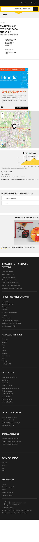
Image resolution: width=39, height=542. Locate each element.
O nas (4, 484)
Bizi (3, 468)
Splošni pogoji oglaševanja (11, 423)
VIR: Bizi (2, 22)
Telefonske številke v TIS (10, 283)
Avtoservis (5, 307)
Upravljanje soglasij (20, 513)
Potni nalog (5, 383)
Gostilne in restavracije (9, 312)
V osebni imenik (7, 394)
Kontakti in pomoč (8, 487)
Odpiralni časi (6, 396)
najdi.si (4, 465)
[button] (5, 3)
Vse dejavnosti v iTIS (9, 326)
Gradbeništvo (6, 318)
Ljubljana (5, 339)
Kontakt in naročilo (8, 425)
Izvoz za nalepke (7, 385)
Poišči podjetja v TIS (8, 277)
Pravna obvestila (7, 492)
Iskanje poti (5, 380)
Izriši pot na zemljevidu (8, 44)
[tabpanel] (14, 88)
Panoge (4, 510)
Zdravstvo (5, 309)
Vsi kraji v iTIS (6, 364)
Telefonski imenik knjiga (10, 444)
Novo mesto (6, 356)
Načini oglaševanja (8, 420)
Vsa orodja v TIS (7, 402)
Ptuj (3, 358)
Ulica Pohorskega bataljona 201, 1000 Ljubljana (10, 41)
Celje (3, 345)
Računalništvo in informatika (11, 323)
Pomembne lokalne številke (11, 285)
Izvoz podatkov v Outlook (10, 388)
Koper (4, 350)
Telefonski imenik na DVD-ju (11, 441)
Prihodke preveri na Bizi (20, 177)
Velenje (4, 353)
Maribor (4, 342)
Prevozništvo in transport (10, 321)
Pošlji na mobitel (7, 391)
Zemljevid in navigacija (9, 280)
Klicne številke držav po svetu (12, 288)
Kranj (3, 348)
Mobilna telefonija (8, 304)
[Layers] (3, 145)
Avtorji (4, 489)
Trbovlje (4, 361)
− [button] (2, 116)
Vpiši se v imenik (7, 272)
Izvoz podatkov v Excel (9, 377)
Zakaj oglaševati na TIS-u (10, 417)
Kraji (10, 510)
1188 (3, 471)
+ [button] (2, 113)
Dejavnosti (16, 510)
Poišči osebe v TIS (8, 274)
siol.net (4, 463)
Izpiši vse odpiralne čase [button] (10, 53)
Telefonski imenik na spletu (11, 439)
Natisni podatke (7, 399)
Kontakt (23, 510)
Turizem (4, 315)
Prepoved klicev (7, 495)
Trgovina (5, 301)
